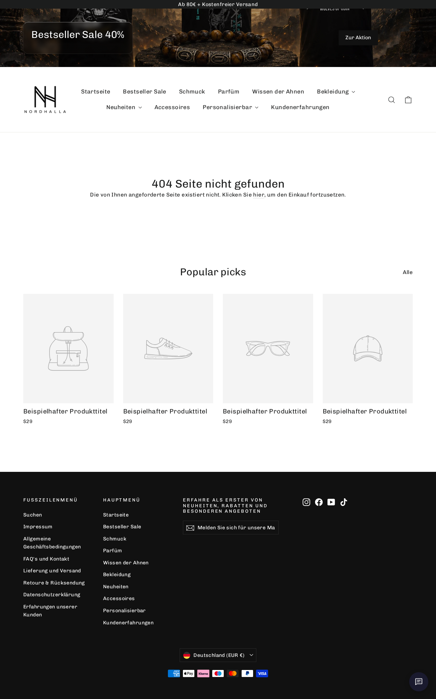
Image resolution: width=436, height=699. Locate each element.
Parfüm (229, 91)
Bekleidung (333, 91)
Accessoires (172, 107)
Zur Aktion (358, 37)
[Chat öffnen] (418, 681)
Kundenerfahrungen (300, 107)
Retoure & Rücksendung (54, 583)
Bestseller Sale (144, 91)
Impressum (38, 527)
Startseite (95, 91)
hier (258, 194)
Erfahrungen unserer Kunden (50, 611)
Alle (408, 272)
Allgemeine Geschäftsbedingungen (52, 543)
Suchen (32, 515)
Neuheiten (121, 107)
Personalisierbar (228, 107)
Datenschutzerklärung (51, 594)
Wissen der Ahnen (278, 91)
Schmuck (192, 91)
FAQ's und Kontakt (46, 559)
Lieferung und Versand (52, 571)
